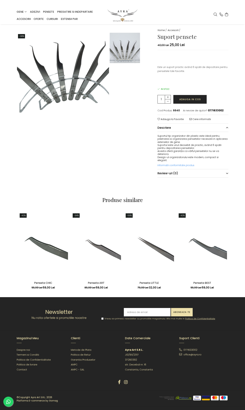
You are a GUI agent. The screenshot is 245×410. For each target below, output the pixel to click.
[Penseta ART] (96, 245)
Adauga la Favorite (172, 119)
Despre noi (23, 350)
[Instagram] (126, 382)
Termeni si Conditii (28, 354)
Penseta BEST (202, 283)
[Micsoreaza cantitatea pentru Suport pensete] (168, 101)
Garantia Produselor (83, 359)
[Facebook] (119, 382)
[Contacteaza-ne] (221, 15)
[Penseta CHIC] (43, 245)
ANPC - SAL (77, 369)
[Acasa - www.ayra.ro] (122, 15)
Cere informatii (201, 119)
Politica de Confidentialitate (200, 318)
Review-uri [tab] (168, 173)
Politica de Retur (81, 354)
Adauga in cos (190, 99)
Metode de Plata (81, 350)
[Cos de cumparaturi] (226, 15)
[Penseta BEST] (202, 245)
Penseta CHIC (43, 283)
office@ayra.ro (192, 354)
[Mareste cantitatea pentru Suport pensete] (168, 97)
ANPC (74, 364)
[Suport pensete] (63, 79)
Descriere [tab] (164, 128)
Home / (162, 30)
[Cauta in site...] (215, 15)
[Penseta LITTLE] (149, 245)
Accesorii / (174, 30)
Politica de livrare (27, 364)
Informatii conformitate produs (176, 165)
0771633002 (190, 350)
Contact (22, 369)
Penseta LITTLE (149, 283)
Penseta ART (96, 283)
